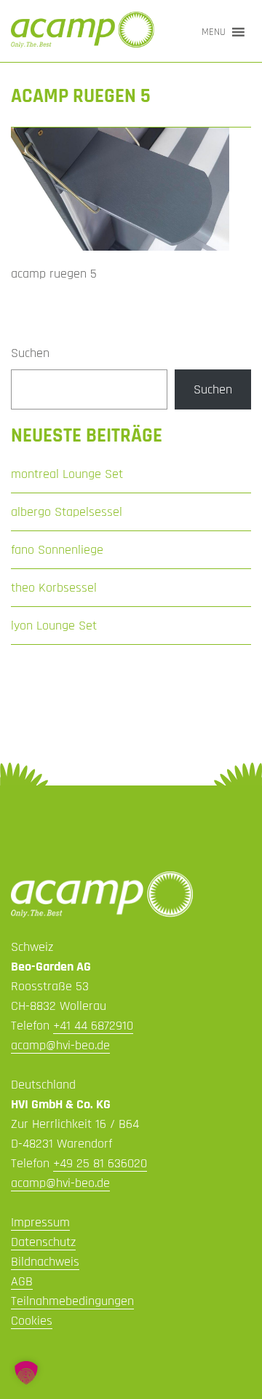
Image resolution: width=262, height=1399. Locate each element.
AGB (22, 1281)
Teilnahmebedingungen (72, 1301)
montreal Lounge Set (67, 474)
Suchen (30, 353)
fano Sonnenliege (57, 549)
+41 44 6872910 (93, 1025)
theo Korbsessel (54, 587)
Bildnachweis (45, 1261)
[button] (214, 32)
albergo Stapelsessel (66, 511)
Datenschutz (43, 1242)
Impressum (40, 1222)
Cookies (31, 1320)
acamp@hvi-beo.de (60, 1045)
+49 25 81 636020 (100, 1163)
